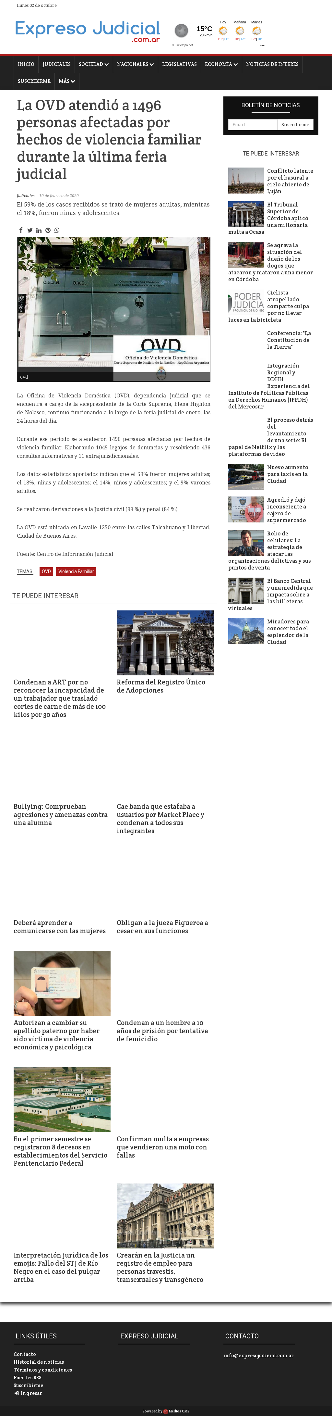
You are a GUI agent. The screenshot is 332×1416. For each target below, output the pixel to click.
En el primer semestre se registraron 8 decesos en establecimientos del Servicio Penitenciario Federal (60, 1151)
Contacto (25, 1354)
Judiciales (56, 64)
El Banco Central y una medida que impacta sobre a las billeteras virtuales (270, 595)
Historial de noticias (39, 1362)
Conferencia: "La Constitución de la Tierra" (289, 340)
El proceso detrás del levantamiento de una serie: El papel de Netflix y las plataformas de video (270, 437)
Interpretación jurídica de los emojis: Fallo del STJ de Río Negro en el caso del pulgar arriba (61, 1267)
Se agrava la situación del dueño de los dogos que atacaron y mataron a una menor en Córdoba (270, 262)
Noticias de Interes (272, 64)
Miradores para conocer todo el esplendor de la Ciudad (288, 631)
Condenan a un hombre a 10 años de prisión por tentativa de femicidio (162, 1031)
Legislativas (179, 64)
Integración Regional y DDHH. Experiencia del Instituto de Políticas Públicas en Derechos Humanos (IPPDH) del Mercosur (269, 386)
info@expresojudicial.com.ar (258, 1355)
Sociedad (91, 64)
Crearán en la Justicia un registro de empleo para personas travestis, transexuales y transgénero (160, 1267)
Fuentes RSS (28, 1377)
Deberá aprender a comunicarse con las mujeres (60, 927)
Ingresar (31, 1393)
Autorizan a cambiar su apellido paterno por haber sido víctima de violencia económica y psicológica (57, 1035)
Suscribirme (34, 81)
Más (64, 81)
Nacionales (133, 64)
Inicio (26, 64)
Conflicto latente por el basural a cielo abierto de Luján (290, 181)
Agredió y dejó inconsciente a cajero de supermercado (286, 510)
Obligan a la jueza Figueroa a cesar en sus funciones (162, 927)
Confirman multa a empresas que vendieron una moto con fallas (163, 1147)
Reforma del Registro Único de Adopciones (161, 686)
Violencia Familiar (76, 571)
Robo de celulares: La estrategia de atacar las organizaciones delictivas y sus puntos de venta (269, 550)
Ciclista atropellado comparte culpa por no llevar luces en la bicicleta (268, 306)
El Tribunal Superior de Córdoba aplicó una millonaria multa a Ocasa (268, 218)
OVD (46, 571)
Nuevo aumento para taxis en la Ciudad (287, 474)
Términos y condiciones (43, 1370)
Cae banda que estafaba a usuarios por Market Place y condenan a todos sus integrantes (160, 818)
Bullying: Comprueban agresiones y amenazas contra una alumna (61, 814)
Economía (219, 64)
